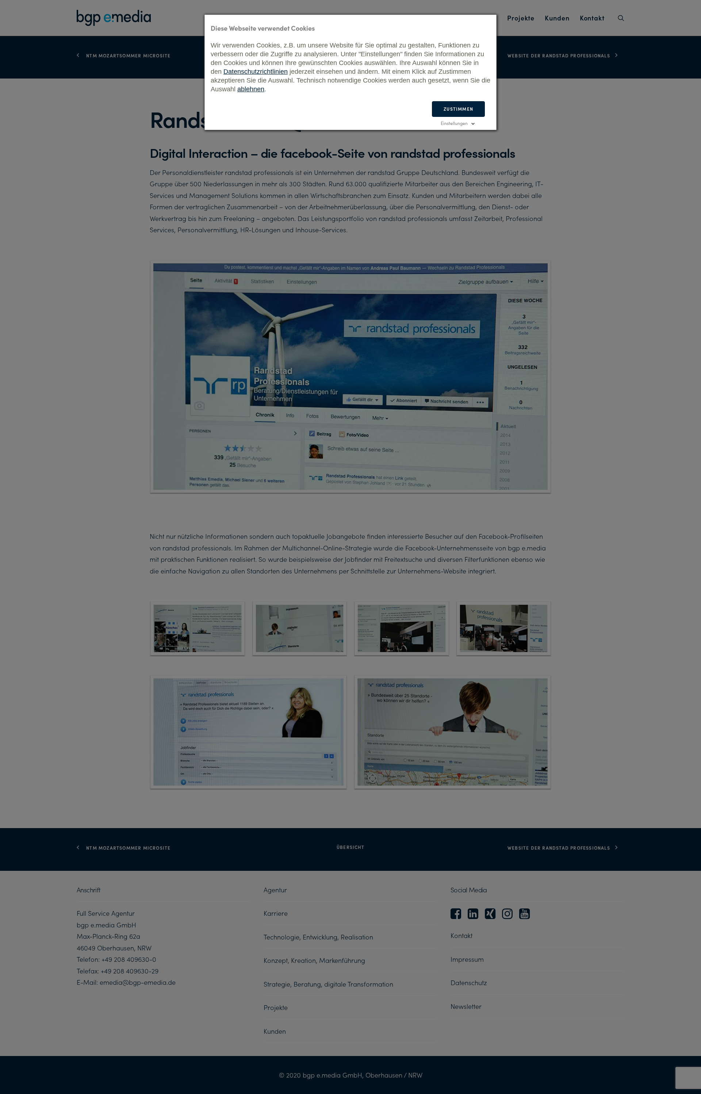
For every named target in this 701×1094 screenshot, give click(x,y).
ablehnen (250, 89)
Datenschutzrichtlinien (255, 71)
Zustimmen (458, 109)
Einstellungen (454, 123)
